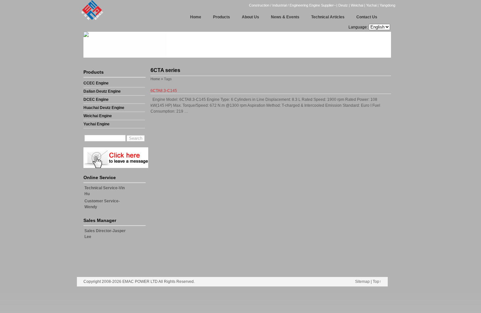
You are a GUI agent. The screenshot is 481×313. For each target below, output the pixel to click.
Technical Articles (328, 17)
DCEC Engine (96, 99)
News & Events (285, 17)
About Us (250, 17)
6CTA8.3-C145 (164, 90)
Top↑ (377, 281)
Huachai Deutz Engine (103, 107)
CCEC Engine (96, 83)
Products (221, 17)
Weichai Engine (97, 116)
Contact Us (366, 17)
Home (195, 17)
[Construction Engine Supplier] (90, 19)
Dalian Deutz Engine (102, 91)
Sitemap (362, 281)
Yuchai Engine (96, 124)
